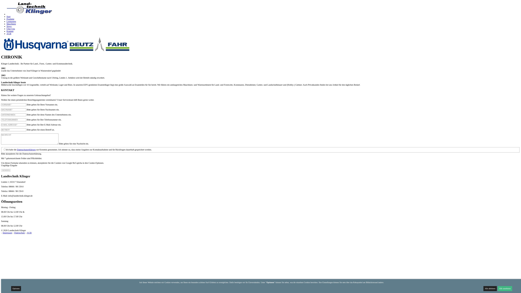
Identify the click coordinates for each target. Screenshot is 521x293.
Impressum (7, 233)
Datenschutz (19, 233)
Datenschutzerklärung (26, 150)
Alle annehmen (505, 289)
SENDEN (5, 170)
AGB (29, 233)
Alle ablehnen (490, 289)
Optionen (16, 289)
